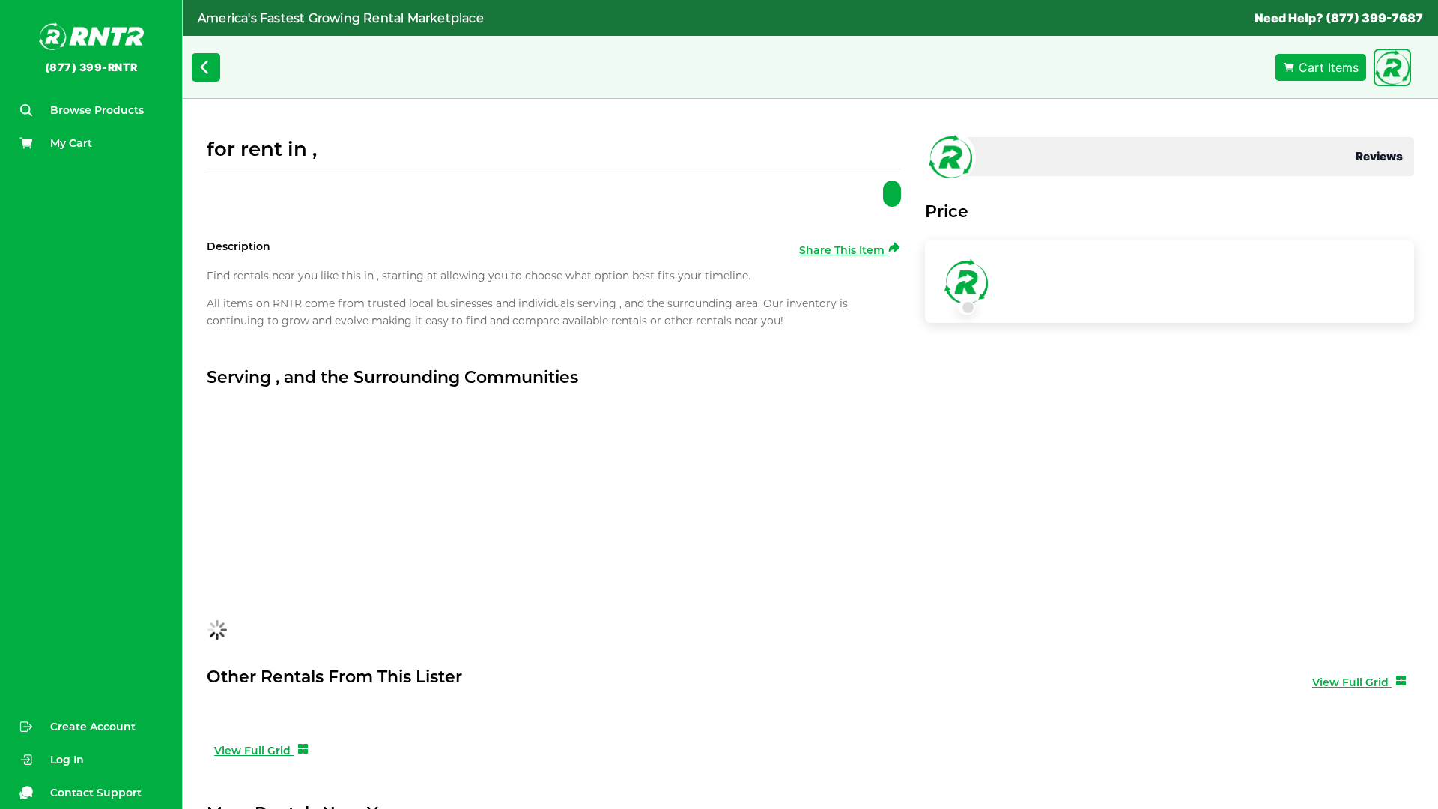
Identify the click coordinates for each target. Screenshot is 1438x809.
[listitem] (91, 759)
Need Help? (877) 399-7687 (1339, 17)
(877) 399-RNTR (91, 67)
